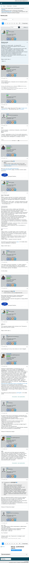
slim (7, 401)
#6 (27, 193)
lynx (7, 66)
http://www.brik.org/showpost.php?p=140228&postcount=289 (14, 383)
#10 (27, 346)
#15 (27, 523)
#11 (27, 366)
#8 (27, 288)
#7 (27, 262)
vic (7, 335)
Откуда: (7, 71)
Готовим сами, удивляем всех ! (11, 164)
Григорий (8, 145)
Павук (7, 250)
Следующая (25, 23)
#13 (27, 449)
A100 (7, 114)
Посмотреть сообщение (13, 161)
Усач (7, 94)
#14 (27, 479)
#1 (27, 42)
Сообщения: (8, 35)
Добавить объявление (16, 550)
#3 (27, 104)
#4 (27, 125)
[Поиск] (19, 27)
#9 (27, 322)
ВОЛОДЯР (8, 353)
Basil (7, 30)
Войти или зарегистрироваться (21, 0)
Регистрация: (9, 34)
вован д (8, 512)
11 (16, 23)
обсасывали (21, 109)
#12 (27, 413)
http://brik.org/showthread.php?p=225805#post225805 (10, 169)
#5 (27, 158)
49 (19, 23)
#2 (27, 78)
